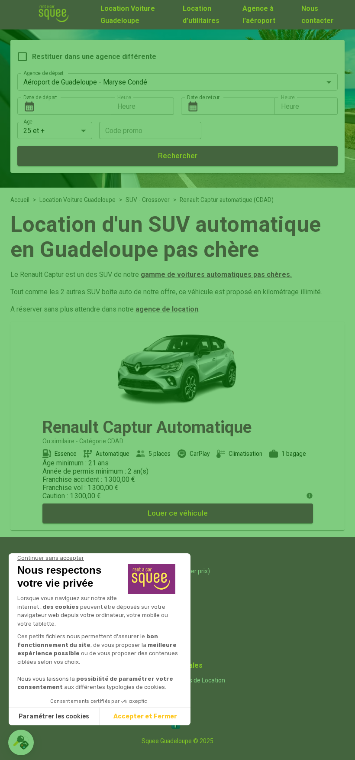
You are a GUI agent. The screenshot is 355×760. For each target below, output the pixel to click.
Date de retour (203, 97)
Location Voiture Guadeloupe (127, 14)
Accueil (19, 199)
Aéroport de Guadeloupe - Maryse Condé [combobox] (85, 82)
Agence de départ (43, 73)
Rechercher (177, 155)
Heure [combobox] (126, 106)
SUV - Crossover (148, 199)
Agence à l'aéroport (258, 14)
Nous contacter (317, 14)
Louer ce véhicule (178, 513)
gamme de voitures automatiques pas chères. (216, 274)
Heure (124, 97)
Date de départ (40, 97)
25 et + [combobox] (34, 131)
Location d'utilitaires (201, 14)
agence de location (167, 309)
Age (27, 122)
